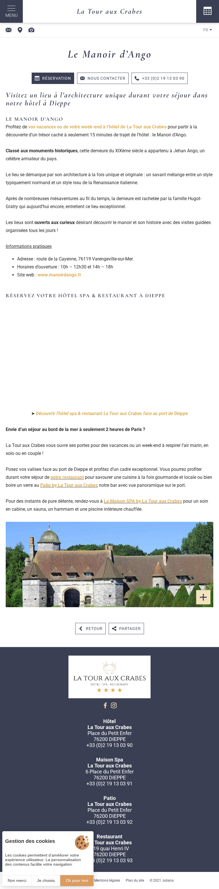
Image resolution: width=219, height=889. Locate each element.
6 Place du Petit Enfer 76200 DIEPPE (110, 775)
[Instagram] (114, 705)
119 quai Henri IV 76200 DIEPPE (109, 851)
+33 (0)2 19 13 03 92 (109, 822)
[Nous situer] (20, 30)
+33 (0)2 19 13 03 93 (109, 860)
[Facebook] (105, 705)
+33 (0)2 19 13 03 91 (109, 784)
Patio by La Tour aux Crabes (69, 485)
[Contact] (8, 30)
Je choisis (46, 880)
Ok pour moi (77, 880)
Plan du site (135, 880)
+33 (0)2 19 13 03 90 (109, 745)
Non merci (17, 880)
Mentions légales (107, 880)
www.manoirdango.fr (59, 275)
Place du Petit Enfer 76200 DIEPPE (110, 736)
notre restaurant (67, 477)
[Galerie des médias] (31, 30)
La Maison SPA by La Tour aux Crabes (143, 501)
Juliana (168, 880)
